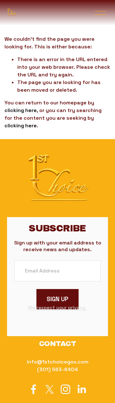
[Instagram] (65, 389)
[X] (49, 389)
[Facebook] (33, 389)
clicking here (20, 110)
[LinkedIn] (81, 389)
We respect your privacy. (57, 308)
